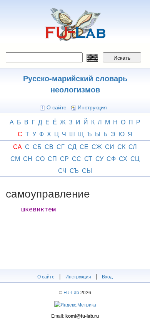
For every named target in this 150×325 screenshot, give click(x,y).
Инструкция (92, 107)
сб (37, 146)
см (15, 158)
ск (121, 146)
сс (76, 158)
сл (132, 146)
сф (111, 158)
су (99, 158)
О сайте (57, 107)
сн (27, 158)
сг (61, 146)
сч (62, 170)
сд (72, 146)
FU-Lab (71, 292)
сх (123, 158)
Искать (121, 57)
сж (97, 146)
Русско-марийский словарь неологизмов (75, 83)
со (40, 158)
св (49, 146)
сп (52, 158)
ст (88, 158)
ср (64, 158)
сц (135, 158)
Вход (107, 276)
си (109, 146)
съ (74, 170)
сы (87, 170)
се (84, 146)
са (17, 146)
